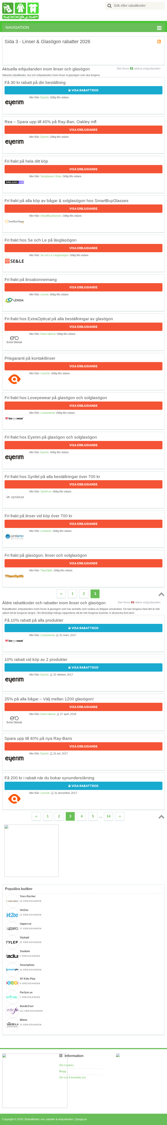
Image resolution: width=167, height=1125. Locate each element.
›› (120, 816)
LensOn (45, 373)
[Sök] (109, 6)
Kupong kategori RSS (159, 42)
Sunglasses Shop (50, 176)
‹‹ (61, 594)
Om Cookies (66, 1065)
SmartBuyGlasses (51, 215)
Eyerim (44, 97)
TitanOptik (46, 570)
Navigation (17, 27)
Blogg (62, 1071)
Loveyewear (47, 412)
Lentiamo (46, 531)
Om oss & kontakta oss (72, 1077)
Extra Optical (47, 333)
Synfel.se (45, 491)
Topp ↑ (160, 594)
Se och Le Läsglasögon (54, 255)
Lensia (44, 294)
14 (108, 816)
